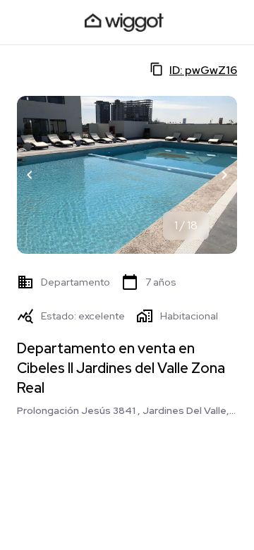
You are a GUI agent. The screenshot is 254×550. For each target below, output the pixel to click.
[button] (29, 175)
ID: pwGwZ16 (203, 70)
